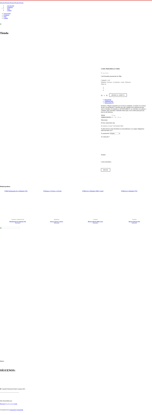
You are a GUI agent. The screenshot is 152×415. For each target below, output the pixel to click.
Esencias (109, 82)
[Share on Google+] (105, 90)
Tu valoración (105, 137)
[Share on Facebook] (105, 87)
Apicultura (13, 219)
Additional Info (108, 101)
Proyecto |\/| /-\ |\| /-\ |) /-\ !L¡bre (8, 404)
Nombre (103, 155)
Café (108, 80)
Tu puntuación (105, 133)
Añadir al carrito (118, 95)
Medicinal (128, 82)
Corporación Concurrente (16, 410)
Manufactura (56, 219)
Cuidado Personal (20, 219)
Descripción (107, 99)
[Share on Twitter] (105, 89)
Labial (122, 82)
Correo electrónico (106, 162)
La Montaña (116, 82)
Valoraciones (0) (109, 103)
